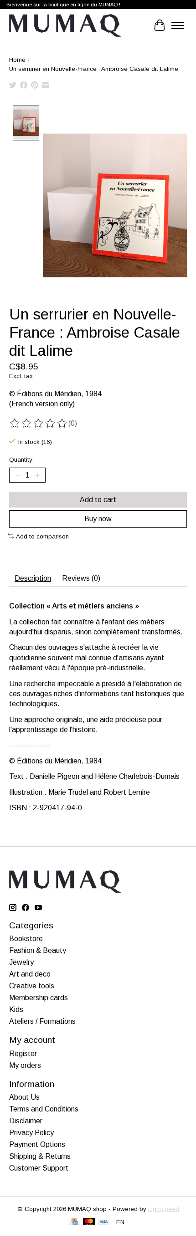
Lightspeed (163, 1209)
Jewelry (21, 962)
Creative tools (31, 986)
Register (23, 1053)
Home (17, 59)
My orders (25, 1065)
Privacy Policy (31, 1132)
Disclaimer (25, 1121)
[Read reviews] (38, 423)
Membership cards (38, 998)
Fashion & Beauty (37, 950)
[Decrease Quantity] (18, 475)
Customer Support (38, 1168)
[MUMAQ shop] (65, 25)
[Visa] (104, 1222)
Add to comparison (42, 536)
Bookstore (26, 938)
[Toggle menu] (178, 25)
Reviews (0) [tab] (81, 578)
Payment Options (37, 1144)
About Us (24, 1097)
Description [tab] (33, 578)
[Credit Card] (74, 1222)
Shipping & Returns (40, 1156)
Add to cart (98, 499)
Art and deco (30, 974)
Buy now (98, 519)
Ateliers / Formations (42, 1021)
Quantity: (21, 459)
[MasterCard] (89, 1222)
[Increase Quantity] (37, 475)
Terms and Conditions (43, 1109)
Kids (16, 1009)
